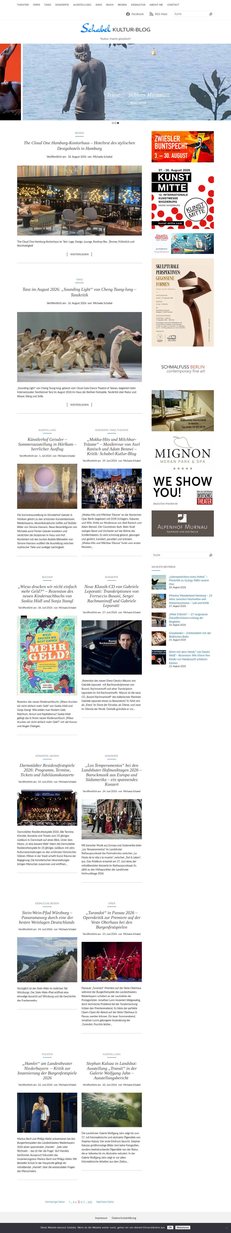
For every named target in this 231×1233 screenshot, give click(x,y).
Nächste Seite (105, 1201)
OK (170, 1227)
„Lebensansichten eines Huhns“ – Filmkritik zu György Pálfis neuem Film (189, 580)
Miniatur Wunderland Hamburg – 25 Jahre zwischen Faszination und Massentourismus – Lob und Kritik (190, 599)
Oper (111, 903)
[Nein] (226, 1228)
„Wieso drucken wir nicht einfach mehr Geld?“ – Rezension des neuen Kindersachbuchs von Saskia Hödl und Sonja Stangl (47, 593)
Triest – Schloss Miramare (115, 94)
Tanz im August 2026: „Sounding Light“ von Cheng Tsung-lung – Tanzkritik (79, 292)
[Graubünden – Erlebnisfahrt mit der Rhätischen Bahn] (159, 639)
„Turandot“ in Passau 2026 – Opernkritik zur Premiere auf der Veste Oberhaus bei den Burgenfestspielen (111, 919)
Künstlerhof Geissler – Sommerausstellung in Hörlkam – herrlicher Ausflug (47, 444)
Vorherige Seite (55, 1201)
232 (90, 1202)
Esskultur (42, 903)
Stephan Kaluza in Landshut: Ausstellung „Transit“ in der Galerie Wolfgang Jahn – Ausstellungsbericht (111, 1070)
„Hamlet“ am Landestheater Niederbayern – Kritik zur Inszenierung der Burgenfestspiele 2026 (47, 1070)
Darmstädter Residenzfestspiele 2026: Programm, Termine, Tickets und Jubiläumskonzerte (47, 770)
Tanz (79, 279)
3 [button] (118, 123)
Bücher (47, 577)
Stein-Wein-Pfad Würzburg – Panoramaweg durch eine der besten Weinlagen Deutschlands (47, 917)
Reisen (79, 132)
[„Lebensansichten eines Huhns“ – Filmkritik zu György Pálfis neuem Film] (159, 583)
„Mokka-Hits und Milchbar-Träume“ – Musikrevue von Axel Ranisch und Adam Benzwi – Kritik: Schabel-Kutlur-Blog (111, 446)
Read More (116, 102)
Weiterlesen (81, 254)
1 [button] (113, 123)
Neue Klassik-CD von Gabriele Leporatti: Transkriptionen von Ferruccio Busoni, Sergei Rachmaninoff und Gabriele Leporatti (111, 596)
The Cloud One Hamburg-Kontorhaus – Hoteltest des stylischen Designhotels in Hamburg (79, 146)
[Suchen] (211, 14)
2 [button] (115, 123)
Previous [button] (5, 82)
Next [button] (226, 82)
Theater (122, 430)
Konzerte (101, 430)
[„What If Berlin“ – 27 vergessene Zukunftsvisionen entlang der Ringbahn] (159, 620)
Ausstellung (47, 430)
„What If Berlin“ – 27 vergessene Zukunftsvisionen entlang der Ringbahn (188, 618)
